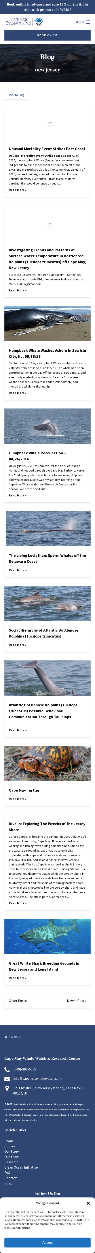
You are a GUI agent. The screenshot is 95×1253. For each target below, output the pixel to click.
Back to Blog (16, 95)
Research (11, 1162)
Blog (14, 1037)
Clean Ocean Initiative (21, 1167)
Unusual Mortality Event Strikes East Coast (47, 148)
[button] (88, 1203)
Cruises (9, 1146)
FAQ (7, 1172)
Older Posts (18, 1000)
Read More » (18, 190)
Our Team (11, 1156)
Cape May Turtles (24, 790)
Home (9, 1141)
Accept (47, 1242)
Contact (10, 1178)
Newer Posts (76, 1000)
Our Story (11, 1151)
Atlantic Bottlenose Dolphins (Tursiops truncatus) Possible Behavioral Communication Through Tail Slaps (43, 710)
